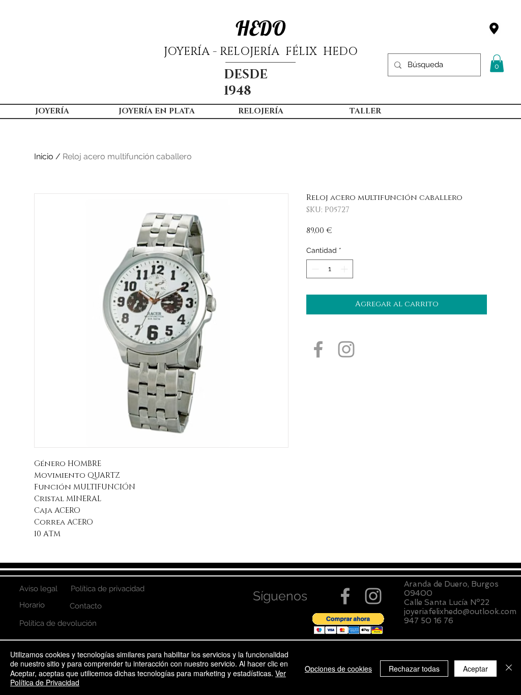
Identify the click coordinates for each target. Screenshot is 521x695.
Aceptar (475, 668)
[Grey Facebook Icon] (318, 349)
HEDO (261, 28)
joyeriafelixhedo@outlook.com (460, 611)
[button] (496, 63)
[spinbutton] (330, 269)
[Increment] (345, 269)
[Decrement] (314, 269)
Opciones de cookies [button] (338, 668)
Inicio (43, 156)
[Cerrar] (509, 668)
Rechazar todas (414, 668)
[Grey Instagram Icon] (346, 349)
